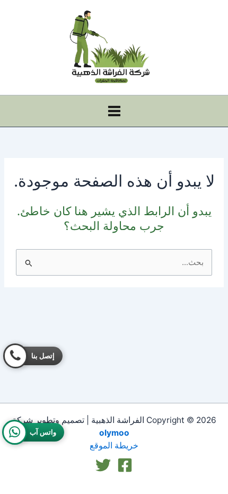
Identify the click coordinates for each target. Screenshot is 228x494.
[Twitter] (103, 465)
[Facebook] (125, 465)
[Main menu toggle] (114, 111)
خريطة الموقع (114, 445)
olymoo (114, 433)
